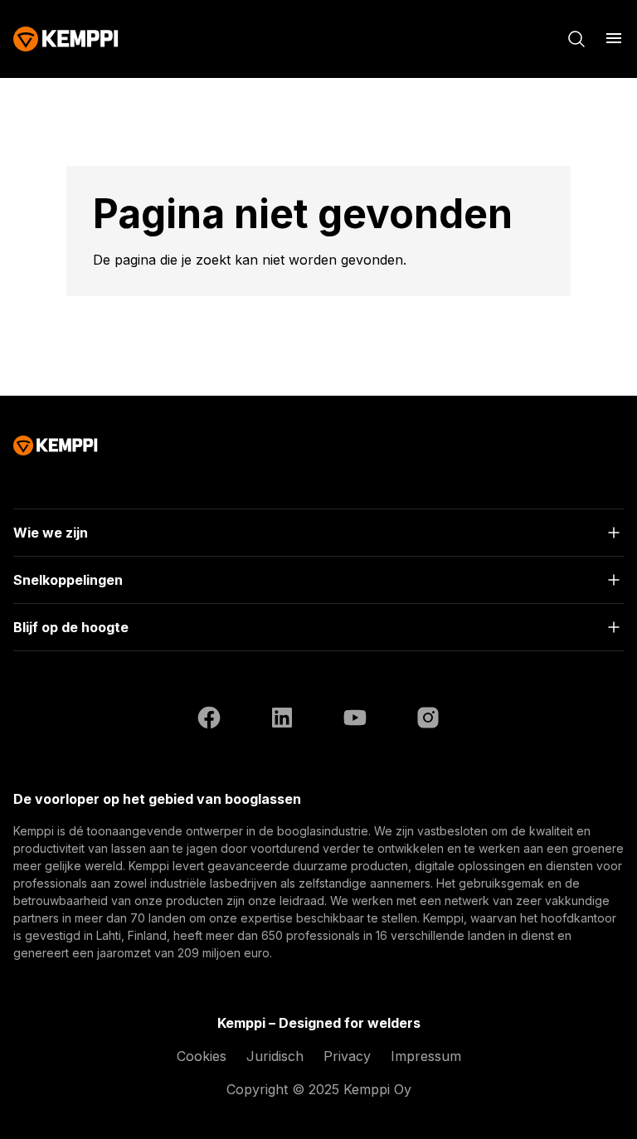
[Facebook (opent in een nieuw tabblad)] (209, 720)
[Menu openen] (614, 38)
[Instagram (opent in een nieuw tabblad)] (428, 720)
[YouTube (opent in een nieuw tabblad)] (355, 720)
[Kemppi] (66, 39)
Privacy (347, 1056)
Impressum (426, 1056)
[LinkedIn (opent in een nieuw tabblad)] (282, 720)
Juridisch (275, 1056)
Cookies (201, 1056)
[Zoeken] (576, 39)
